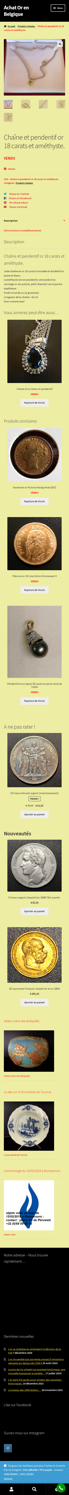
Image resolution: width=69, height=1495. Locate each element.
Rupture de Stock (34, 402)
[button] (60, 44)
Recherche (34, 1489)
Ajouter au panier (34, 814)
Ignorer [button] (8, 1478)
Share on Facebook (20, 198)
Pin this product (18, 202)
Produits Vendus (26, 26)
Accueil (11, 26)
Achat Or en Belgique (16, 10)
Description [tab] (11, 220)
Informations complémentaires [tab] (22, 230)
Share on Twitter (19, 194)
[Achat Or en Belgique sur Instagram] (8, 1448)
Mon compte (11, 1489)
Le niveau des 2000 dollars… (24, 1390)
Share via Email (18, 207)
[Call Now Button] (61, 1487)
